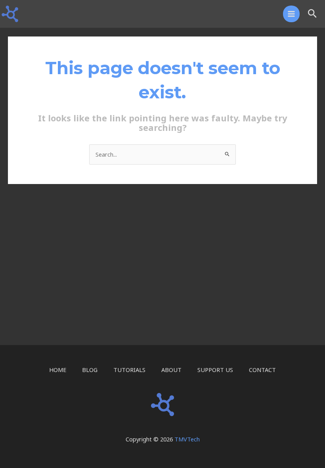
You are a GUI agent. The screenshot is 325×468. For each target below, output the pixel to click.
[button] (312, 14)
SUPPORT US (215, 370)
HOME (57, 370)
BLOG (90, 370)
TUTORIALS (129, 370)
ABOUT (171, 370)
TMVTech (187, 439)
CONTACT (262, 370)
